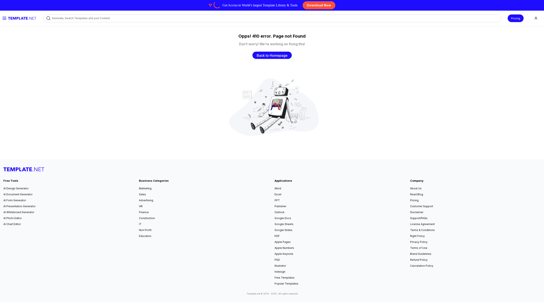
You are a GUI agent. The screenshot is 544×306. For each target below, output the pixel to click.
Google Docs (283, 218)
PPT (277, 200)
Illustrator (280, 265)
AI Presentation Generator (19, 206)
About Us (416, 188)
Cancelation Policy (421, 265)
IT (140, 224)
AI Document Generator (18, 194)
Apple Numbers (284, 247)
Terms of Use (418, 247)
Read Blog (416, 194)
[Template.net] (22, 18)
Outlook (280, 212)
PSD (277, 259)
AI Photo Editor (12, 218)
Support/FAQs (419, 218)
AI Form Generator (14, 200)
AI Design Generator (15, 188)
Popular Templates (286, 283)
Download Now (319, 5)
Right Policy (417, 236)
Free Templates (285, 277)
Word (278, 188)
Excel (278, 194)
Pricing (515, 18)
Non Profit (145, 230)
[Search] (48, 18)
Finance (144, 212)
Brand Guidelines (420, 253)
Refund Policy (419, 259)
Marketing (145, 188)
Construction (147, 218)
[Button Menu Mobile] (4, 18)
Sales (142, 194)
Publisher (280, 206)
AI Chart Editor (12, 224)
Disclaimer (416, 212)
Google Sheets (284, 224)
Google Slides (283, 230)
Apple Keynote (284, 253)
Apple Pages (283, 242)
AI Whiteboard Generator (18, 212)
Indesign (280, 271)
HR (141, 206)
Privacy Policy (419, 242)
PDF (277, 236)
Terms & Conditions (422, 230)
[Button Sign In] (536, 18)
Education (145, 236)
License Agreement (422, 224)
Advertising (146, 200)
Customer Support (421, 206)
